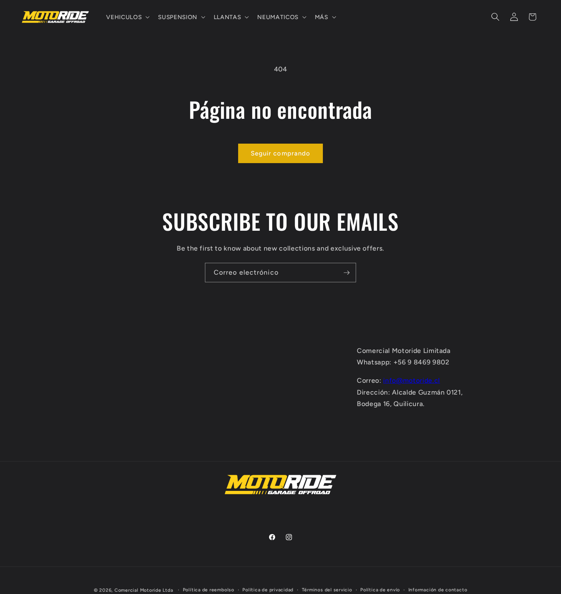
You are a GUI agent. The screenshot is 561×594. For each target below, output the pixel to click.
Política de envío (380, 589)
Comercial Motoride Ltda (143, 589)
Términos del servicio (327, 589)
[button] (127, 17)
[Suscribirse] (346, 273)
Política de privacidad (267, 589)
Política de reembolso (208, 589)
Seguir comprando (281, 153)
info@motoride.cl (411, 380)
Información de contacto (438, 589)
